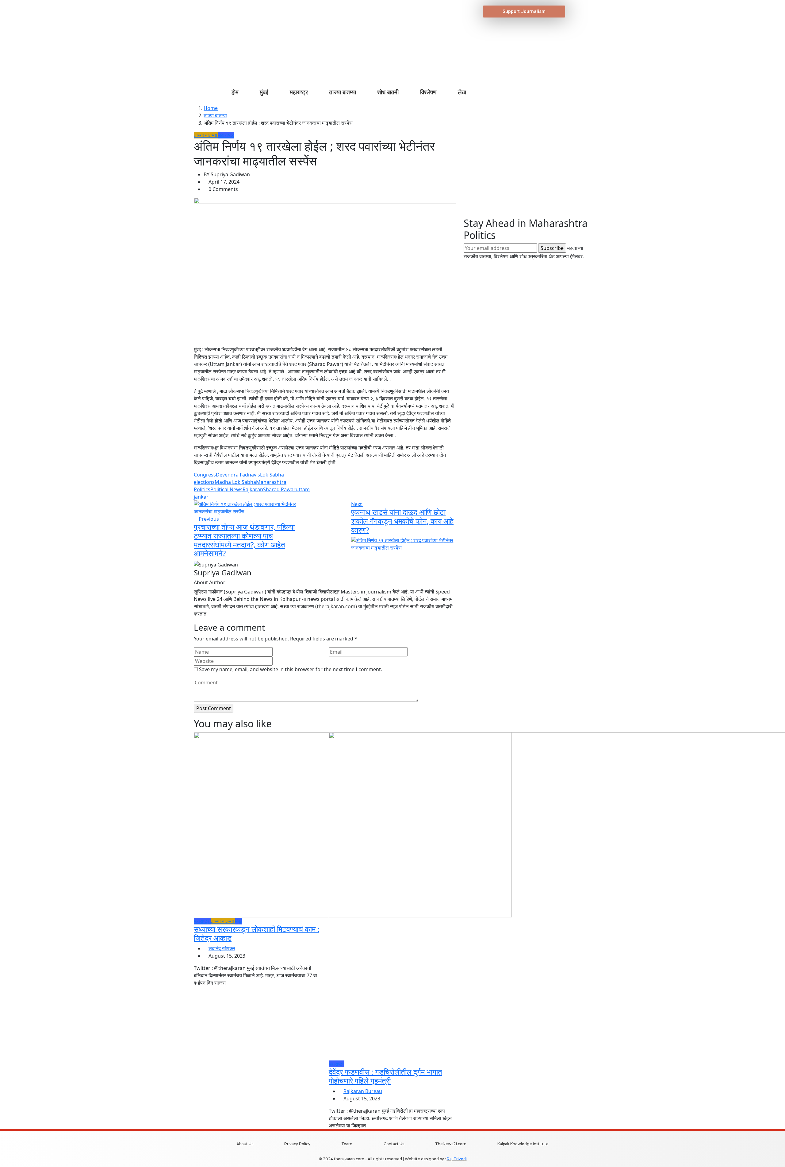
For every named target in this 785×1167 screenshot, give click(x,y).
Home (211, 108)
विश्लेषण (428, 92)
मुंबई (264, 92)
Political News (226, 489)
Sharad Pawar (279, 489)
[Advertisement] (527, 174)
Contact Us (394, 1144)
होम (235, 92)
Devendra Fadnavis (238, 474)
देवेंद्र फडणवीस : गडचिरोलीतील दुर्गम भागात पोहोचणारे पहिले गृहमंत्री (385, 1076)
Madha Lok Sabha (235, 482)
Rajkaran (253, 489)
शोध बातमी (388, 92)
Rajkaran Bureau (362, 1091)
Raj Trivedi (457, 1159)
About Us (244, 1144)
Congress (205, 474)
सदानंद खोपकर (222, 948)
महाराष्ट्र (299, 92)
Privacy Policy (297, 1144)
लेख (462, 92)
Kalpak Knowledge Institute (523, 1144)
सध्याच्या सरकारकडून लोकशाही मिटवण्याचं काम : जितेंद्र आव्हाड (256, 933)
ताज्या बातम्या (342, 92)
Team (346, 1144)
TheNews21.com (450, 1144)
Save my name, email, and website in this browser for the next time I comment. (290, 669)
